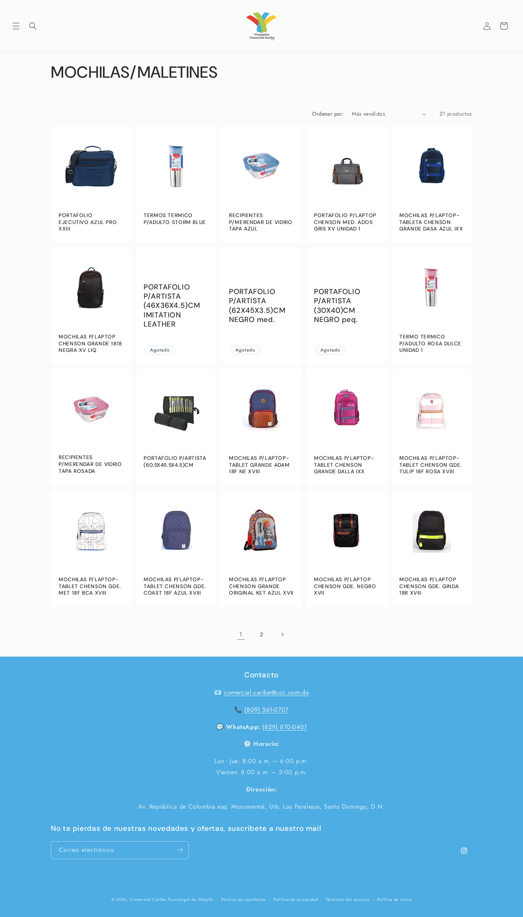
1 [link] (240, 634)
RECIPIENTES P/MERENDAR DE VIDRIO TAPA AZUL (261, 222)
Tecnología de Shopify (190, 899)
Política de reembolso (243, 899)
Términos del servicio (347, 899)
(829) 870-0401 (284, 726)
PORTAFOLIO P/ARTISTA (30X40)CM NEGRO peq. (337, 305)
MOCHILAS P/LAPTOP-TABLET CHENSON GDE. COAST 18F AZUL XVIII (175, 586)
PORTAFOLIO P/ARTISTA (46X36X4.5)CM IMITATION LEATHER (172, 306)
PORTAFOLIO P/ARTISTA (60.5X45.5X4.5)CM (175, 461)
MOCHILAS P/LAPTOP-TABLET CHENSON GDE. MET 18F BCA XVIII (90, 586)
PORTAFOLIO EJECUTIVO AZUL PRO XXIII (88, 222)
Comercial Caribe (148, 899)
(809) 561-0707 (266, 709)
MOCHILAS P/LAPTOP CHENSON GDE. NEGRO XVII (345, 586)
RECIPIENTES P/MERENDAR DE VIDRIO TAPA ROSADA (90, 464)
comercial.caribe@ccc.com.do (266, 692)
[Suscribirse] (180, 850)
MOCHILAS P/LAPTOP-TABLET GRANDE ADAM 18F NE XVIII (259, 465)
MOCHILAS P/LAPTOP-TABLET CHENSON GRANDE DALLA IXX (344, 465)
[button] (16, 26)
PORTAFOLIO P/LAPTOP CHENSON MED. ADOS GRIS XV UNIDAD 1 (345, 222)
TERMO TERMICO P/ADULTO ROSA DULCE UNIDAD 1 (430, 343)
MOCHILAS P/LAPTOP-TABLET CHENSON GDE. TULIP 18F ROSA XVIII (430, 465)
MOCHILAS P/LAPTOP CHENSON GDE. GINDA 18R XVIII (429, 586)
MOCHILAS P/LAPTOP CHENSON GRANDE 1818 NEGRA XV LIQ (90, 343)
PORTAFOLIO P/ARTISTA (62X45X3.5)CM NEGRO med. (257, 305)
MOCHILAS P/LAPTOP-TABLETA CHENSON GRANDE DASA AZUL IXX (431, 222)
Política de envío (394, 899)
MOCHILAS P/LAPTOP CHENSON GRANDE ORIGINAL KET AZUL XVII (261, 586)
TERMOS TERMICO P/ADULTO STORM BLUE (175, 219)
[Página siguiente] (282, 634)
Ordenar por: (328, 114)
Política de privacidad (296, 899)
